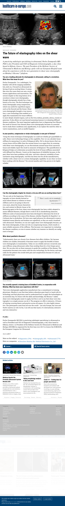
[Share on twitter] (7, 352)
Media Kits (34, 1)
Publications (15, 1)
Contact (52, 1)
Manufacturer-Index (35, 413)
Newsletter (46, 1)
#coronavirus (54, 397)
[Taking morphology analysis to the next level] (32, 368)
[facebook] (56, 1)
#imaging (13, 397)
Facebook (58, 408)
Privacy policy (6, 428)
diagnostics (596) (25, 339)
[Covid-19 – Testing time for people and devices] (53, 368)
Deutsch (9, 1)
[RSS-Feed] (60, 1)
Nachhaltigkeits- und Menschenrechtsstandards (16, 425)
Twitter (58, 410)
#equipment (7, 397)
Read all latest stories (42, 346)
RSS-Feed (58, 415)
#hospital (60, 397)
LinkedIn (58, 413)
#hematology (27, 397)
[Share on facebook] (4, 352)
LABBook (22, 1)
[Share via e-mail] (22, 352)
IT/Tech (5, 415)
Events (40, 1)
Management (6, 413)
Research (5, 416)
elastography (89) (40, 339)
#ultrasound (18, 397)
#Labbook (33, 397)
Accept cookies (47, 499)
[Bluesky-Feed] (58, 1)
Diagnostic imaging (8, 408)
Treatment (6, 411)
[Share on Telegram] (18, 352)
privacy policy (13, 502)
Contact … (8, 346)
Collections (33, 408)
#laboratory (38, 397)
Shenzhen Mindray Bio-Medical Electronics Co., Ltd (37, 341)
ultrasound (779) (54, 339)
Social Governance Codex (10, 427)
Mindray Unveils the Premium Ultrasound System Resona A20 (12, 379)
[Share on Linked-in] (11, 352)
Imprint (5, 430)
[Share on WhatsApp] (15, 352)
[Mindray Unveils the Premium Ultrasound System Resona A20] (12, 368)
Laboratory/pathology (9, 410)
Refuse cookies (37, 499)
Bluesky (58, 411)
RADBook (28, 1)
